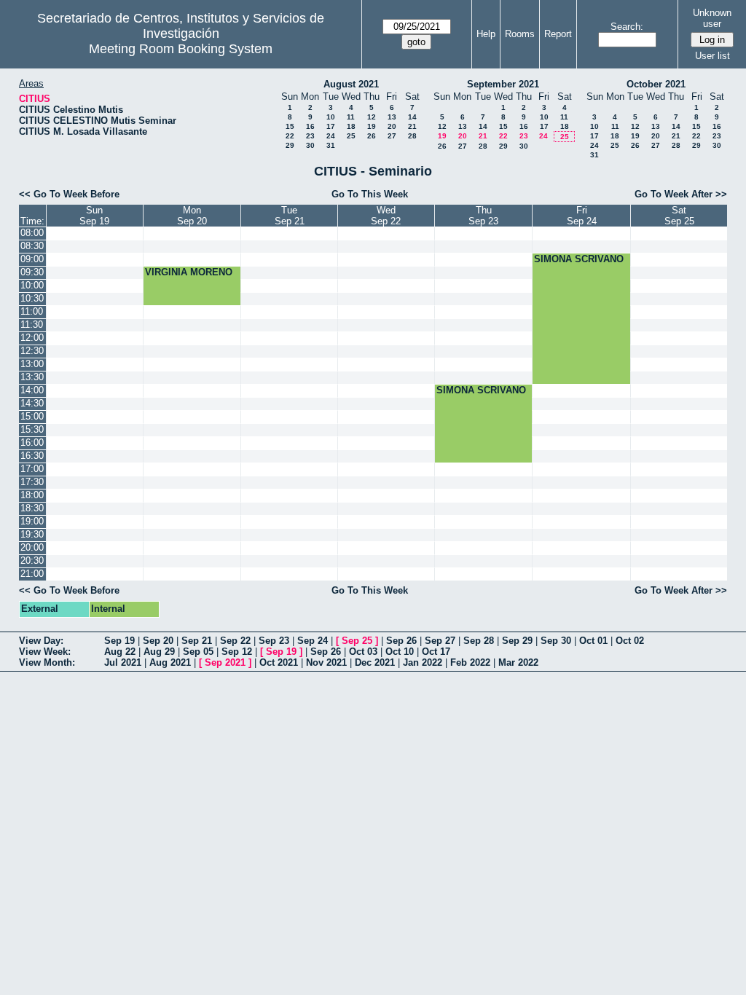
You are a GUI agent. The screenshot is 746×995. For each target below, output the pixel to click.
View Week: (45, 651)
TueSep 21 (290, 216)
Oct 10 (399, 651)
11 (351, 117)
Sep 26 (401, 640)
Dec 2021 (375, 662)
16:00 (32, 442)
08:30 (32, 245)
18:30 (32, 508)
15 (290, 126)
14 (412, 117)
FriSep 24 (582, 216)
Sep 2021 (225, 662)
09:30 (32, 272)
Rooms (520, 33)
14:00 (32, 390)
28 (412, 136)
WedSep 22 (386, 216)
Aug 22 (120, 651)
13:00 (32, 363)
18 (351, 126)
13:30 (32, 376)
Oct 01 (593, 640)
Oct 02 (630, 640)
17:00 (32, 468)
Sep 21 (196, 640)
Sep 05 (198, 651)
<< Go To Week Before (69, 194)
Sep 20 (158, 640)
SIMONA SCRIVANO (579, 258)
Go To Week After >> (681, 194)
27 (392, 136)
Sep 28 (478, 640)
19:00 (32, 521)
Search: (626, 26)
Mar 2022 (518, 662)
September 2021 (503, 84)
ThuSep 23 (483, 216)
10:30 (32, 298)
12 (371, 117)
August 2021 (351, 84)
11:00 (31, 311)
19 (371, 126)
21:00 (32, 573)
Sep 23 (274, 640)
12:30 (32, 350)
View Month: (47, 662)
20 (392, 126)
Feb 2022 (470, 662)
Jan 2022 (422, 662)
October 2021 (656, 84)
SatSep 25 (679, 216)
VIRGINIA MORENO (188, 272)
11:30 (31, 324)
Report (558, 33)
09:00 (32, 258)
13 (392, 117)
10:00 (32, 285)
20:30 (32, 560)
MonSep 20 (192, 216)
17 (330, 126)
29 (290, 145)
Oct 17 (436, 651)
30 (310, 145)
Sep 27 (440, 640)
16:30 (32, 455)
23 (310, 136)
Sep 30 (556, 640)
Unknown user (712, 18)
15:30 (32, 429)
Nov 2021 (326, 662)
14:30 (32, 403)
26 (371, 136)
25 (351, 136)
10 (330, 117)
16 (310, 126)
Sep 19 (119, 640)
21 (412, 126)
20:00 (32, 547)
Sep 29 (517, 640)
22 (290, 136)
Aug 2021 (170, 662)
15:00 (32, 416)
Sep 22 (235, 640)
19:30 (32, 534)
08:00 (32, 232)
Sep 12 (236, 651)
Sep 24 (312, 640)
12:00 (32, 337)
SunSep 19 (94, 216)
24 (330, 136)
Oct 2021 (278, 662)
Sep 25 (357, 640)
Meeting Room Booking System (180, 49)
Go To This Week (369, 194)
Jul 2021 (122, 662)
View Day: (41, 640)
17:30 (32, 481)
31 (330, 145)
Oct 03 (363, 651)
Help (485, 33)
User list (712, 55)
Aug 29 (159, 651)
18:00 (32, 494)
